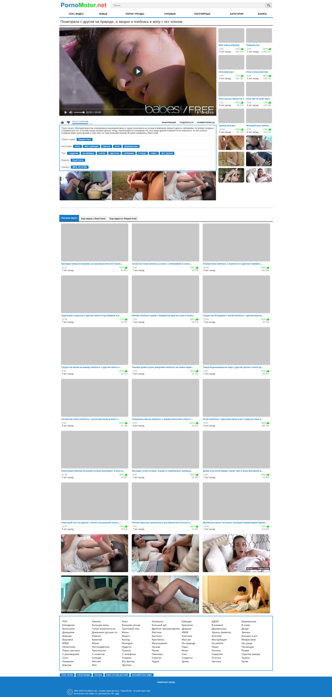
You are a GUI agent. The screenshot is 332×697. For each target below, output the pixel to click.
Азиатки (96, 621)
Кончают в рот (250, 636)
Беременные (249, 621)
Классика (187, 636)
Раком (155, 650)
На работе (217, 643)
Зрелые (246, 632)
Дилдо (245, 628)
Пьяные (126, 650)
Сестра (98, 675)
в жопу (102, 153)
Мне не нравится (68, 122)
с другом (73, 153)
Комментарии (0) (206, 122)
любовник (129, 153)
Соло (65, 657)
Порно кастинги (71, 650)
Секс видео (76, 14)
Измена (96, 636)
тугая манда (83, 675)
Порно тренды (135, 14)
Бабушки (187, 621)
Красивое (67, 639)
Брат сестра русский (117, 675)
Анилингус (158, 621)
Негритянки (68, 646)
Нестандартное (100, 646)
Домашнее (68, 632)
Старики (126, 657)
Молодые (127, 643)
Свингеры (157, 654)
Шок (94, 665)
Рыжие (245, 650)
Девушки (186, 628)
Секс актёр (67, 675)
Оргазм (106, 146)
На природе (188, 643)
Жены (125, 632)
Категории (236, 14)
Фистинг (96, 661)
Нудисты (127, 646)
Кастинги (157, 636)
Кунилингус (158, 639)
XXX (117, 694)
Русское (216, 650)
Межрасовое (249, 639)
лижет (154, 153)
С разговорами (70, 654)
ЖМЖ (185, 632)
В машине (217, 625)
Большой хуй (159, 625)
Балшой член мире (142, 675)
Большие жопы (100, 625)
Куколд (126, 639)
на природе (88, 153)
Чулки (245, 661)
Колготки (217, 636)
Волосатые (68, 628)
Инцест (126, 636)
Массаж (186, 639)
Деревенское (131, 146)
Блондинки (68, 625)
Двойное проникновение (166, 628)
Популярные (202, 14)
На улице (247, 643)
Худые (155, 661)
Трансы (246, 657)
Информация (169, 122)
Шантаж (66, 665)
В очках (246, 625)
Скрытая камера (251, 654)
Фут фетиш (128, 661)
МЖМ (65, 643)
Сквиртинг (217, 654)
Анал (77, 146)
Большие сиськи (131, 625)
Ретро (185, 650)
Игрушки (67, 636)
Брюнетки (187, 625)
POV (64, 621)
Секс (117, 146)
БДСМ (215, 621)
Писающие (248, 646)
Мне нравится (62, 122)
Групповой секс (130, 628)
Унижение (67, 661)
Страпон (157, 657)
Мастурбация (91, 146)
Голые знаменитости (104, 628)
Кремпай (97, 639)
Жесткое (157, 632)
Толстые (216, 657)
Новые (103, 14)
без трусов (167, 153)
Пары (185, 646)
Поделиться (186, 122)
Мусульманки (159, 643)
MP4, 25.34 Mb (80, 167)
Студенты (187, 657)
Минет (95, 643)
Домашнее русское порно (106, 632)
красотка (114, 153)
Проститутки (99, 650)
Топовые (170, 14)
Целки (185, 661)
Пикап (215, 646)
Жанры (262, 14)
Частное (216, 661)
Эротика (126, 665)
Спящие (96, 657)
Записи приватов (221, 632)
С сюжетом (98, 654)
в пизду (142, 153)
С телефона (129, 654)
